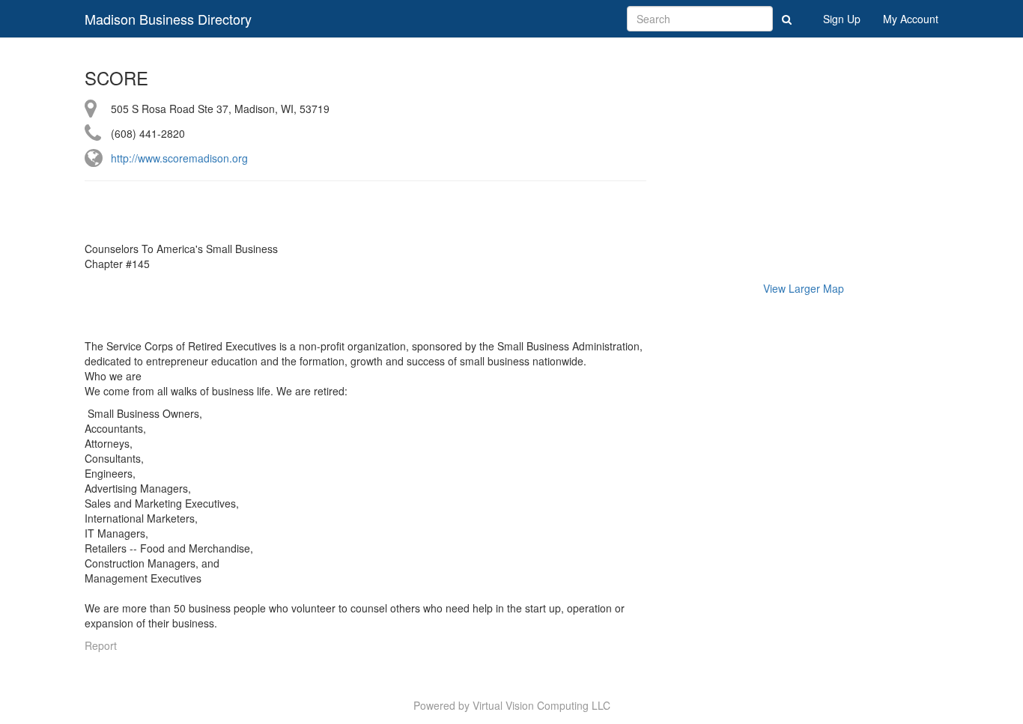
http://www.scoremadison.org (179, 157)
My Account (910, 18)
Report (101, 645)
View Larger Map (803, 288)
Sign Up (841, 18)
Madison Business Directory (168, 18)
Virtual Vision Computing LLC (541, 705)
